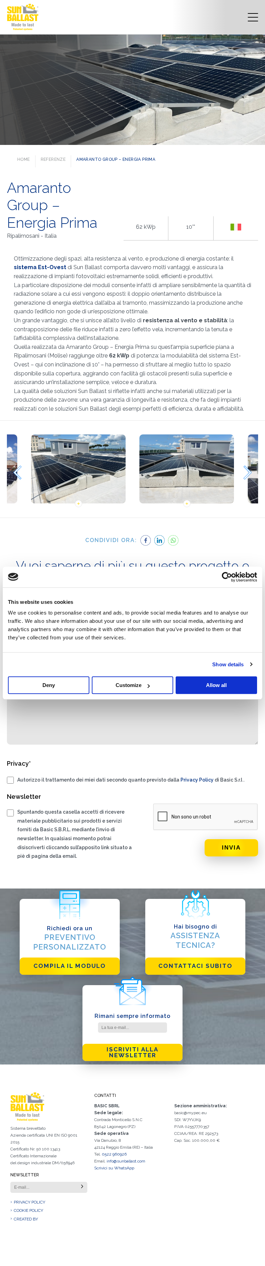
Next (247, 473)
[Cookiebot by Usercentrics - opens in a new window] (227, 577)
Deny (48, 685)
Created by (26, 1219)
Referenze (53, 159)
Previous (17, 473)
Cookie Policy (28, 1210)
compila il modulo (69, 965)
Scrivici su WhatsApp (114, 1168)
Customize (128, 685)
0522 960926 (114, 1154)
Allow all (216, 685)
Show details (228, 664)
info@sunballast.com (126, 1161)
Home (23, 159)
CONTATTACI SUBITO (195, 965)
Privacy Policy (197, 780)
